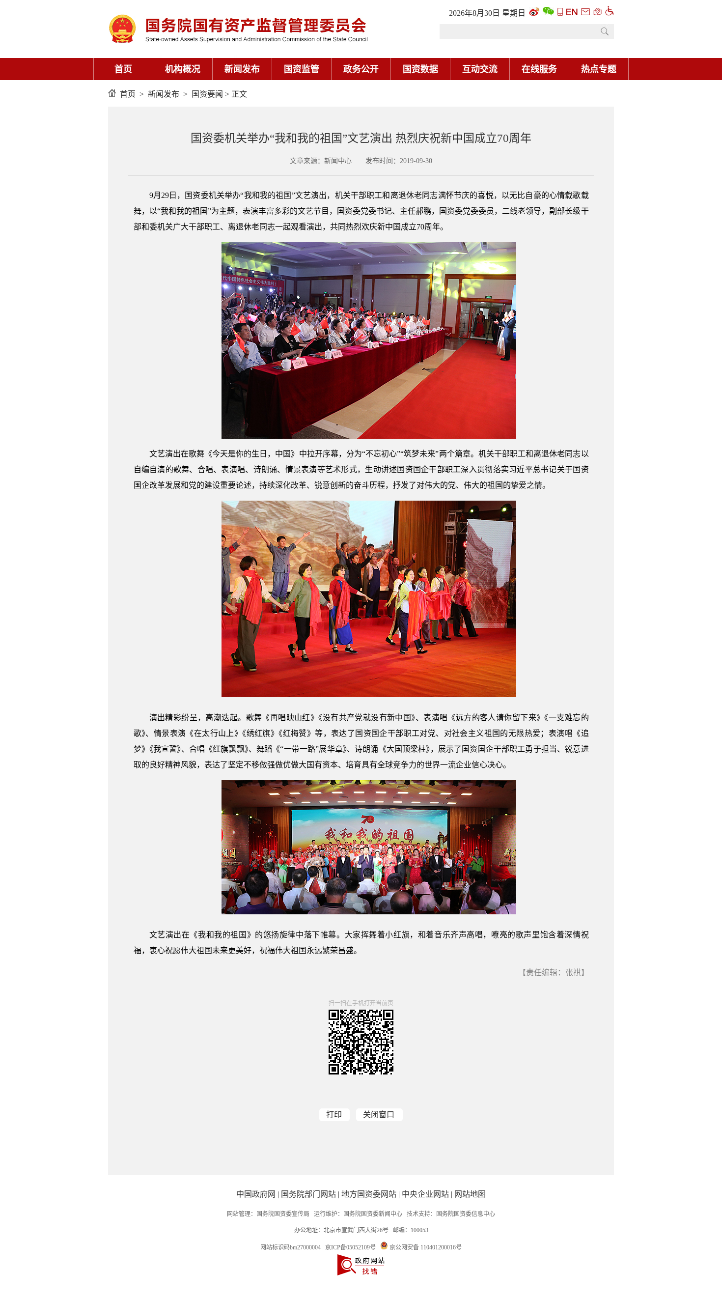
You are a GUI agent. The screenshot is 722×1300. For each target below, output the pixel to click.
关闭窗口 (378, 1114)
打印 (334, 1114)
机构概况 (182, 69)
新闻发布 (242, 69)
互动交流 (480, 69)
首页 (123, 69)
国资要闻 (207, 94)
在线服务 (539, 69)
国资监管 (301, 69)
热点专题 (598, 69)
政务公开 (361, 69)
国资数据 (420, 69)
